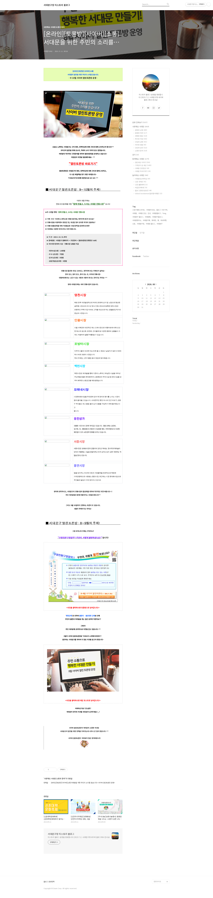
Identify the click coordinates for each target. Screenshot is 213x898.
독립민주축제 (141, 187)
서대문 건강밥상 (142, 168)
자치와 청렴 (140, 145)
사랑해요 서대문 (140, 126)
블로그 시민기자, (162, 210)
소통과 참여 (141, 151)
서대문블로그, (156, 213)
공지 (135, 154)
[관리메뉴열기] (209, 4)
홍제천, (154, 220)
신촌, (134, 224)
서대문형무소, (137, 220)
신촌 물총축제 (141, 184)
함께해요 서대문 (140, 159)
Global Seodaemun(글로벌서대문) (148, 193)
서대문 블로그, (151, 224)
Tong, (164, 213)
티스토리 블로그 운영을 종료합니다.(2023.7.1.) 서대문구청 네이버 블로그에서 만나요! (79, 837)
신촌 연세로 (140, 181)
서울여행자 (157, 858)
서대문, (134, 213)
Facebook (136, 256)
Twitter (146, 256)
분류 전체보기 (139, 122)
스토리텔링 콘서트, (138, 210)
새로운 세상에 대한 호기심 (161, 876)
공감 (155, 850)
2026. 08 (151, 284)
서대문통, (148, 217)
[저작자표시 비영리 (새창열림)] (69, 770)
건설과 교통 (141, 142)
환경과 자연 (141, 133)
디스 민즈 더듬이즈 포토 (161, 864)
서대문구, (160, 224)
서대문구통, (147, 220)
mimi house (158, 870)
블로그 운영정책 (49, 882)
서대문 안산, (142, 213)
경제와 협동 (141, 136)
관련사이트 (157, 881)
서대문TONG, (150, 210)
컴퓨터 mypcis (159, 854)
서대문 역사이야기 (143, 171)
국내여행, (163, 220)
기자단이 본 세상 (143, 165)
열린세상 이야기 (142, 162)
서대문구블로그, (157, 217)
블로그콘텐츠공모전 (143, 190)
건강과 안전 (141, 148)
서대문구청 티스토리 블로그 (57, 5)
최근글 (134, 232)
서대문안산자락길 (142, 179)
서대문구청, (141, 224)
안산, (149, 213)
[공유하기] (51, 769)
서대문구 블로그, (138, 217)
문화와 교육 (141, 130)
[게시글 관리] (54, 769)
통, (159, 220)
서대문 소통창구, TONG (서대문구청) (160, 844)
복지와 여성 (141, 139)
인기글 (142, 232)
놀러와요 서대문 (140, 175)
